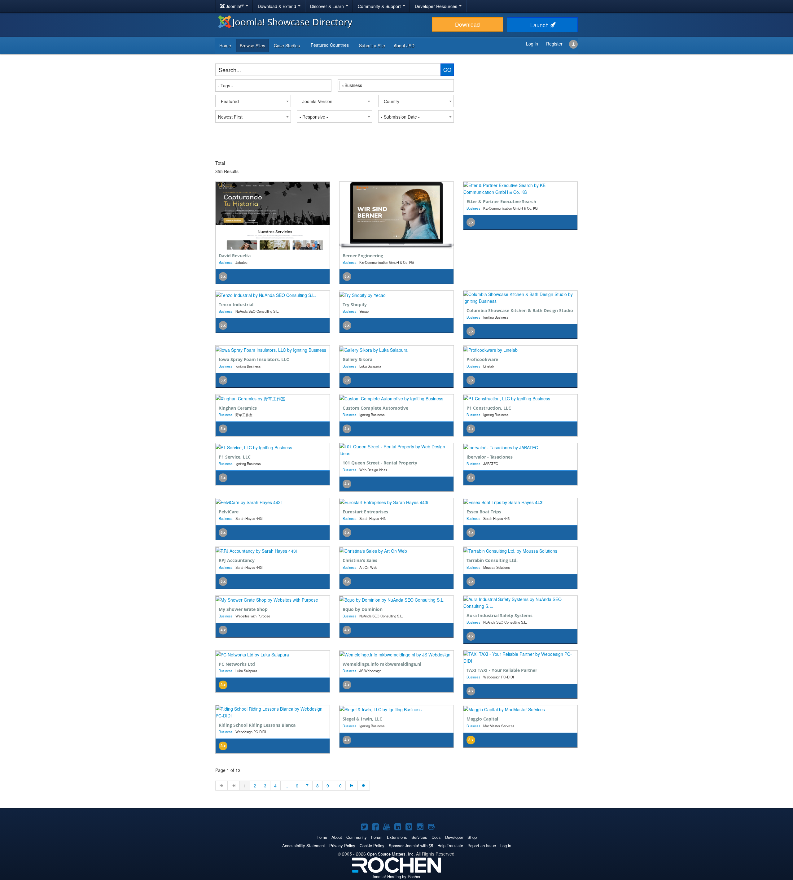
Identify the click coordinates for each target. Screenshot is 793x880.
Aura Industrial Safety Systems (499, 615)
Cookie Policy (372, 845)
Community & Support (380, 6)
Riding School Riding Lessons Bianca (257, 725)
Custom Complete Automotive (375, 408)
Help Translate (450, 845)
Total (220, 163)
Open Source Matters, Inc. (391, 854)
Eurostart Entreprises (365, 512)
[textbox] (273, 85)
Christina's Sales (360, 560)
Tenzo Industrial (236, 304)
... (286, 785)
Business (226, 262)
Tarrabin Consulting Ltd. (492, 560)
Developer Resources (436, 6)
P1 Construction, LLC (489, 408)
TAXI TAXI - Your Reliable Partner (502, 670)
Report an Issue (481, 845)
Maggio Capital (482, 719)
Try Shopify (355, 304)
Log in (505, 845)
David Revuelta (235, 256)
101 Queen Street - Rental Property (380, 463)
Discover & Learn (327, 6)
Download (467, 24)
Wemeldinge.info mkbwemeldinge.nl (382, 664)
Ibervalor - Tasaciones (490, 457)
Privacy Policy (342, 845)
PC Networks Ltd (237, 664)
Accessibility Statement (303, 845)
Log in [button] (532, 44)
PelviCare (229, 512)
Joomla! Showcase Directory (292, 21)
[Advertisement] (517, 102)
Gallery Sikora (357, 359)
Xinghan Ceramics (238, 408)
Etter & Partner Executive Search (501, 201)
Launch (540, 25)
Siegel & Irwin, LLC (362, 719)
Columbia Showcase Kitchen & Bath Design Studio (520, 310)
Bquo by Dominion (363, 609)
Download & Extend (277, 6)
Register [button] (554, 44)
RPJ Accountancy (237, 560)
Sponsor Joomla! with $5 (411, 845)
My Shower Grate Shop (243, 609)
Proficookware (482, 359)
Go (447, 69)
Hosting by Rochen (396, 876)
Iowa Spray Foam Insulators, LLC (254, 359)
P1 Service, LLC (235, 457)
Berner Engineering (363, 256)
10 (339, 785)
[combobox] (273, 85)
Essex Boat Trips (484, 512)
